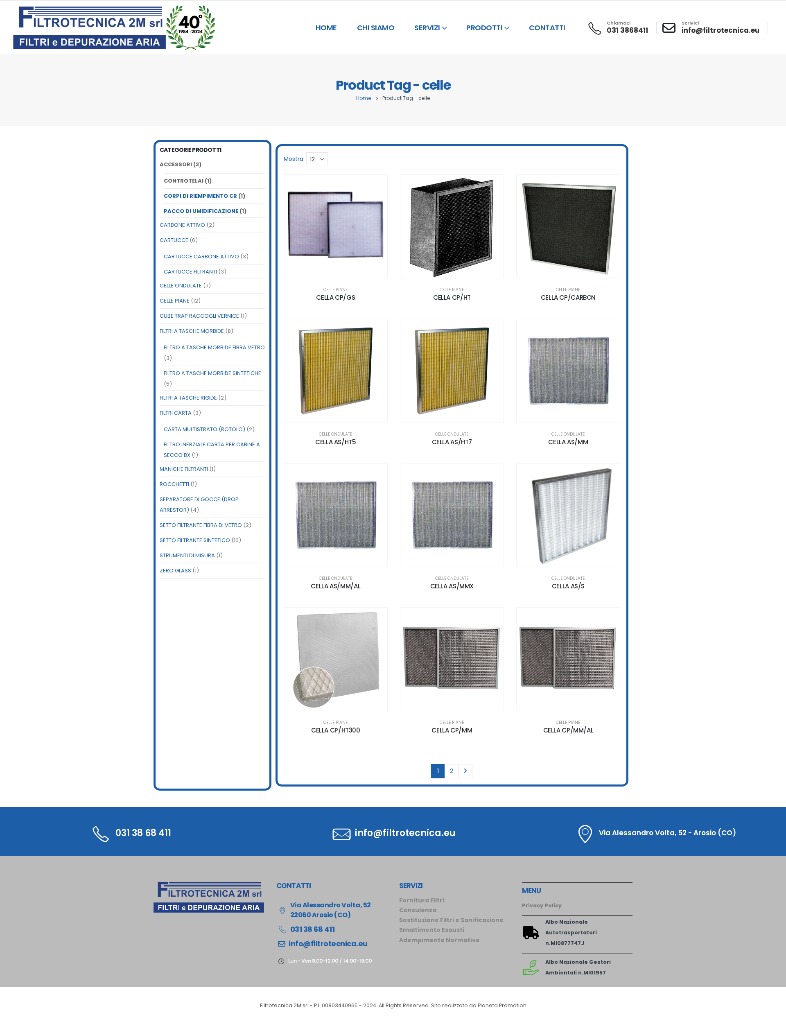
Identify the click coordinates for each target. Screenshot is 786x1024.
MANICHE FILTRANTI (184, 469)
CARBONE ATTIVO (182, 225)
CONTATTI (547, 28)
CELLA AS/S (568, 586)
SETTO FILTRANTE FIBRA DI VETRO (201, 525)
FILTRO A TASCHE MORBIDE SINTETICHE (212, 373)
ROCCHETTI (174, 484)
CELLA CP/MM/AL (568, 730)
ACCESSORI (176, 164)
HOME (326, 28)
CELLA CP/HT (452, 297)
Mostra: (294, 159)
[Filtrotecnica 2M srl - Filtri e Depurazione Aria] (114, 27)
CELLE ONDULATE (181, 285)
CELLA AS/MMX (452, 586)
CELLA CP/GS (335, 297)
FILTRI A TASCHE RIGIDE (188, 398)
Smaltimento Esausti (431, 930)
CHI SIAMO (376, 28)
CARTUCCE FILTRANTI (190, 272)
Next (465, 771)
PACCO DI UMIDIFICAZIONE (201, 211)
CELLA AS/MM (568, 442)
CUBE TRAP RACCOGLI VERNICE (199, 316)
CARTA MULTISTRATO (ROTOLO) (204, 429)
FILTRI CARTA (176, 413)
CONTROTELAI (183, 181)
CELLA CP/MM (451, 730)
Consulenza (417, 910)
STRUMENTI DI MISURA (187, 555)
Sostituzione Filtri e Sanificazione (451, 920)
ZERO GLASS (175, 570)
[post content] (335, 226)
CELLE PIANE (175, 301)
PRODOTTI (484, 28)
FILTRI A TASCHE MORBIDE (192, 331)
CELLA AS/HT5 (335, 442)
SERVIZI (427, 28)
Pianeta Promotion (502, 1005)
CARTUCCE (174, 240)
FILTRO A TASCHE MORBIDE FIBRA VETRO (214, 347)
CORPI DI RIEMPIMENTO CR (200, 196)
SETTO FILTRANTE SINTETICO (195, 540)
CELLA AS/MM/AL (335, 586)
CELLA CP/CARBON (568, 297)
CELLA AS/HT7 (452, 442)
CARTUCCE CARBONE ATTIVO (201, 256)
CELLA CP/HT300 (335, 730)
